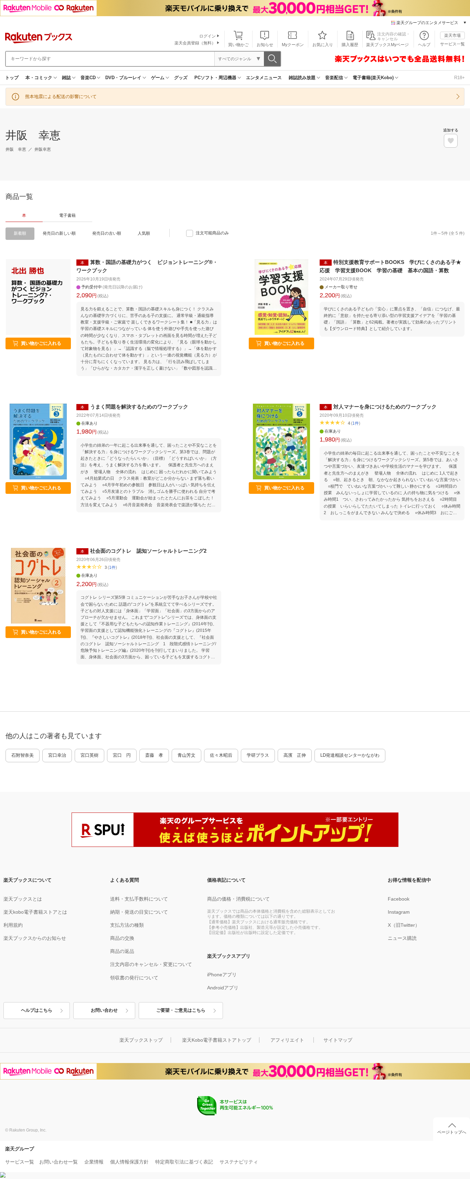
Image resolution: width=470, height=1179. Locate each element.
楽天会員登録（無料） (195, 43)
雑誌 (66, 77)
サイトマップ (337, 1040)
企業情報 (94, 1162)
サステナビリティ (239, 1162)
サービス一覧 (452, 44)
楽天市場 (452, 35)
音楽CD (88, 77)
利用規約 (13, 925)
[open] (451, 141)
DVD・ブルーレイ (123, 77)
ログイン (207, 36)
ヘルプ (424, 44)
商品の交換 (122, 938)
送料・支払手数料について (139, 899)
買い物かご (238, 44)
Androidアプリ (222, 987)
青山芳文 (186, 755)
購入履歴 (350, 44)
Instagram (399, 912)
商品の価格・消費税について (238, 899)
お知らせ (265, 44)
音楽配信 (334, 77)
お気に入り (322, 44)
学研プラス (258, 755)
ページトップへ (451, 1132)
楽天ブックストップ (141, 1040)
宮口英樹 (89, 755)
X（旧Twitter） (404, 925)
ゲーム (157, 77)
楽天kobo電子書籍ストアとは (35, 912)
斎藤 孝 (154, 755)
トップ (12, 77)
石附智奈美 (22, 755)
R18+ (459, 77)
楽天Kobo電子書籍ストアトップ (216, 1040)
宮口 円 (122, 755)
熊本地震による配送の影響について (61, 96)
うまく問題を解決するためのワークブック (139, 407)
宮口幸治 (57, 755)
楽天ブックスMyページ (387, 44)
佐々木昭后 (221, 755)
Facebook (398, 899)
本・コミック (38, 77)
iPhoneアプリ (222, 974)
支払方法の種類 (127, 925)
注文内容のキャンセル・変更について (151, 964)
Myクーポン (293, 44)
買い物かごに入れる (41, 343)
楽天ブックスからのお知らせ (34, 938)
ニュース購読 (402, 938)
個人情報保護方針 (129, 1162)
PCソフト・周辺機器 (215, 77)
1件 (355, 423)
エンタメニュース (264, 77)
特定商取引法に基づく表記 (184, 1162)
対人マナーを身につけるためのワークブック (385, 407)
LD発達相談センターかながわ (350, 755)
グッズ (181, 77)
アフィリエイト (287, 1040)
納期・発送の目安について (139, 912)
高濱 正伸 (295, 755)
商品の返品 (122, 951)
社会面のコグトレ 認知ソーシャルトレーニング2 (148, 551)
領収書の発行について (134, 977)
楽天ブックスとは (22, 899)
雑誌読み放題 (302, 77)
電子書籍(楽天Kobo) (373, 77)
